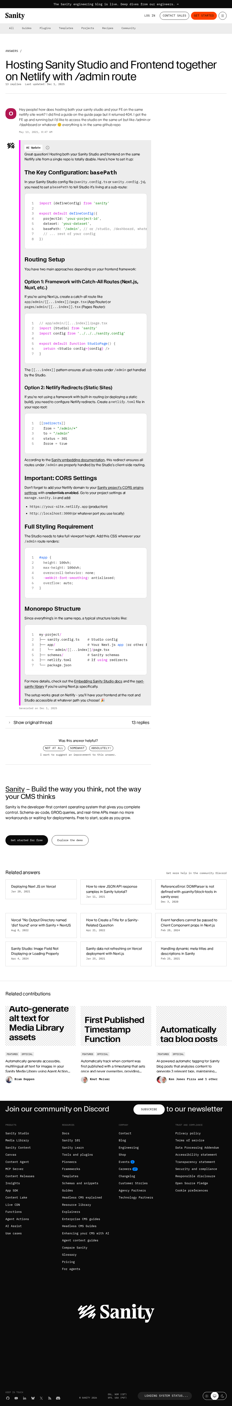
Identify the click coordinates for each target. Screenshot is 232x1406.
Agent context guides (80, 1240)
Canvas (10, 1155)
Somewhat (77, 748)
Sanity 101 (71, 1140)
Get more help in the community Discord (196, 873)
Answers (11, 51)
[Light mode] (207, 1396)
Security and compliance (196, 1169)
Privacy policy (188, 1133)
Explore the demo (70, 840)
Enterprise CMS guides (81, 1219)
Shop (122, 1155)
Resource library (76, 1205)
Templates (66, 28)
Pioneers (69, 1162)
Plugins (45, 28)
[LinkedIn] (24, 1398)
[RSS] (49, 1398)
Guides (26, 28)
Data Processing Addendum (197, 1148)
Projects (87, 28)
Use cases (13, 1233)
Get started (204, 15)
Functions (13, 1212)
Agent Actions (17, 1219)
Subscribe (149, 1109)
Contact (125, 1133)
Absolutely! (101, 748)
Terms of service (189, 1140)
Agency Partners (132, 1190)
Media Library (17, 1140)
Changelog (127, 1176)
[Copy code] (142, 198)
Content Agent (17, 1162)
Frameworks (71, 1169)
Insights (12, 1183)
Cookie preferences (191, 1190)
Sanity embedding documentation (78, 460)
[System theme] (215, 1396)
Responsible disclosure (195, 1176)
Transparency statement (195, 1162)
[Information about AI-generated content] (47, 147)
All (11, 28)
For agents (71, 1269)
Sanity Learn (73, 1148)
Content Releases (19, 1176)
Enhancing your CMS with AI (85, 1233)
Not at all (54, 748)
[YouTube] (16, 1398)
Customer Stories (133, 1183)
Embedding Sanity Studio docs (98, 681)
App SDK (11, 1190)
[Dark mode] (223, 1396)
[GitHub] (7, 1398)
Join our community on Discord (57, 1108)
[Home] (15, 16)
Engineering (129, 1148)
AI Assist (13, 1226)
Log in (149, 15)
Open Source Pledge (191, 1183)
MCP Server (14, 1169)
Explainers (71, 1212)
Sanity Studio (17, 1133)
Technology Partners (136, 1197)
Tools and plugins (77, 1155)
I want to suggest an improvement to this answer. (78, 755)
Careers (125, 1169)
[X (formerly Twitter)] (41, 1398)
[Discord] (58, 1398)
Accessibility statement (196, 1155)
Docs (65, 1133)
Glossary (69, 1255)
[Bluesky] (33, 1398)
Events (124, 1162)
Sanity (14, 789)
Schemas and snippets (80, 1183)
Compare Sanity (74, 1248)
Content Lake (16, 1197)
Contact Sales (174, 15)
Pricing (68, 1262)
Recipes (107, 28)
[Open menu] (223, 16)
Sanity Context (18, 1148)
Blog (122, 1140)
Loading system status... (166, 1396)
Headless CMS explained (82, 1197)
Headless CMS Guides (79, 1226)
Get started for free (27, 840)
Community (128, 28)
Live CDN (12, 1205)
